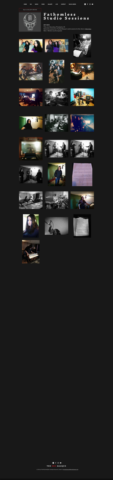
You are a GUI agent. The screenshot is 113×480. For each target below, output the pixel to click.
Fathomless (88, 29)
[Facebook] (87, 4)
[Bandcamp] (85, 4)
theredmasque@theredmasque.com (70, 469)
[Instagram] (90, 4)
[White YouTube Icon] (92, 4)
